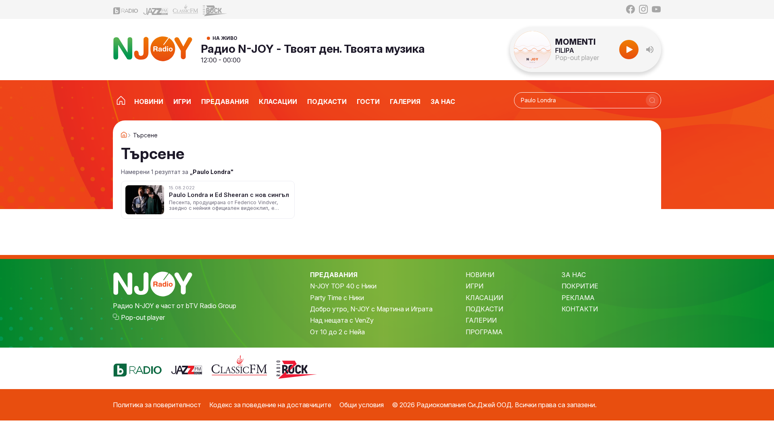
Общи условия (361, 404)
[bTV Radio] (126, 9)
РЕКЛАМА (578, 297)
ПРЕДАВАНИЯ (334, 274)
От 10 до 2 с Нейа (337, 332)
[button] (650, 49)
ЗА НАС (574, 274)
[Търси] (652, 100)
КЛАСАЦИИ (484, 297)
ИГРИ (474, 286)
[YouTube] (656, 9)
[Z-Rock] (215, 9)
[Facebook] (630, 9)
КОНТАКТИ (580, 309)
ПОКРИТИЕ (580, 286)
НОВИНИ (480, 274)
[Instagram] (643, 9)
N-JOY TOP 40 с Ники (343, 286)
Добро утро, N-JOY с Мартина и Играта (371, 309)
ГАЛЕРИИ (481, 320)
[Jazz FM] (156, 9)
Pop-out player (577, 57)
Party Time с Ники (337, 297)
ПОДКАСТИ (484, 309)
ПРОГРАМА (484, 332)
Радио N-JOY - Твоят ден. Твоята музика (313, 48)
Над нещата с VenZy (342, 320)
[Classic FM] (185, 9)
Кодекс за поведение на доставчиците (270, 404)
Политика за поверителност (157, 404)
